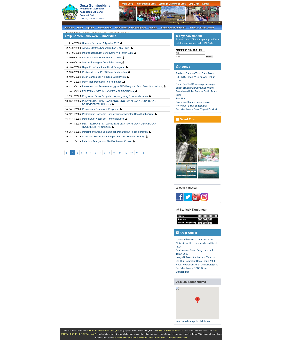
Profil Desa (127, 3)
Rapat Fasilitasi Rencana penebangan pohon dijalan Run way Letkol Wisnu (195, 85)
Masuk (209, 56)
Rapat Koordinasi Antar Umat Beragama (103, 67)
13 (131, 152)
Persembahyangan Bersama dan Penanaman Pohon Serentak (115, 131)
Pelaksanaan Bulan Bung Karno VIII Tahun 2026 (107, 52)
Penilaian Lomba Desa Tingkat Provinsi (196, 109)
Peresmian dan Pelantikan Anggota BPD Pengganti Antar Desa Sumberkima (122, 86)
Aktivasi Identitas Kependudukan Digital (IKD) (106, 47)
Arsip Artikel (188, 233)
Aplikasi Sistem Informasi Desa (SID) (103, 330)
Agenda (90, 27)
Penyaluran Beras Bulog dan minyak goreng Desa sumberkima (115, 96)
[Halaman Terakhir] (143, 152)
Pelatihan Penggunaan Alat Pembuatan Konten (107, 141)
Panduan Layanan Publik (173, 27)
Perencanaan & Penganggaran (130, 27)
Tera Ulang (181, 98)
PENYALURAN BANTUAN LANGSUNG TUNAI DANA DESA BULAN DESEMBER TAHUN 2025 (119, 102)
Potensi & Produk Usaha (201, 27)
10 (114, 152)
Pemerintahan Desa (146, 3)
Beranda (69, 27)
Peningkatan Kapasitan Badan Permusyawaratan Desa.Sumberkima (118, 114)
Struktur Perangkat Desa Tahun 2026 (101, 62)
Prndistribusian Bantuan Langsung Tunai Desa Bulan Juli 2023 (97, 32)
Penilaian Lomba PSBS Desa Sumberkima (104, 72)
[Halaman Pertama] (67, 152)
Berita (80, 27)
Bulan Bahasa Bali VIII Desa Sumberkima (104, 76)
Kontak (205, 3)
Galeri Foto (187, 119)
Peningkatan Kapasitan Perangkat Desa (103, 118)
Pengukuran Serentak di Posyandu (100, 109)
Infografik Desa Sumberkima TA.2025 (101, 57)
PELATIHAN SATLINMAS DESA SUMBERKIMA (108, 91)
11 (120, 152)
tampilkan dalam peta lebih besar (193, 321)
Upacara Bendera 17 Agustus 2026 (100, 43)
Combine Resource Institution (170, 330)
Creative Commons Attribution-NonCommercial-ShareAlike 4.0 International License (150, 337)
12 (126, 152)
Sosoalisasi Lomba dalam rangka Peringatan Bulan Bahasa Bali (193, 103)
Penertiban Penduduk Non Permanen (102, 81)
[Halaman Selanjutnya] (137, 152)
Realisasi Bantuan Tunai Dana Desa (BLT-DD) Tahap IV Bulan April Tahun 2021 (195, 76)
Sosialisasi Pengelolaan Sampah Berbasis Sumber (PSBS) (113, 136)
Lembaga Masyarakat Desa (172, 3)
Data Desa (194, 3)
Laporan (153, 27)
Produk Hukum (104, 27)
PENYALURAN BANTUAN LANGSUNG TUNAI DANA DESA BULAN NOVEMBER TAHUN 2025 (119, 125)
